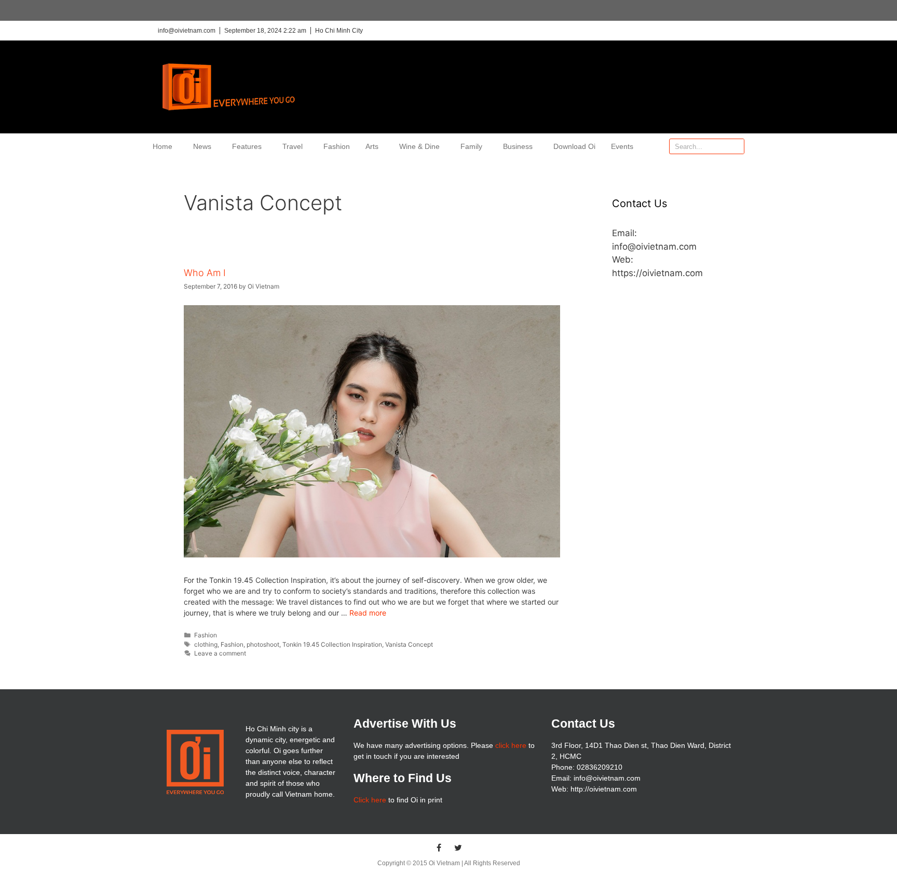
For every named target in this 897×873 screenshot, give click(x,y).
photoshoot (263, 644)
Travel (292, 146)
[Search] (736, 146)
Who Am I (205, 272)
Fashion (336, 146)
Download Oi (574, 146)
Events (622, 146)
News (202, 146)
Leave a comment (220, 653)
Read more (367, 612)
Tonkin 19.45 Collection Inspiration (332, 644)
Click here (370, 800)
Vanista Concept (409, 644)
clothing (206, 644)
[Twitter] (458, 847)
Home (162, 146)
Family (471, 146)
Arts (371, 146)
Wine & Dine (419, 146)
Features (247, 146)
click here (510, 745)
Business (518, 146)
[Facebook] (439, 847)
